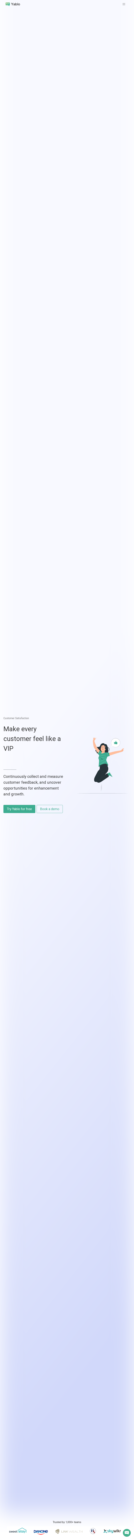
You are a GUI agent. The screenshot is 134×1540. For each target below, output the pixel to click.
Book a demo (49, 809)
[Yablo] (12, 4)
